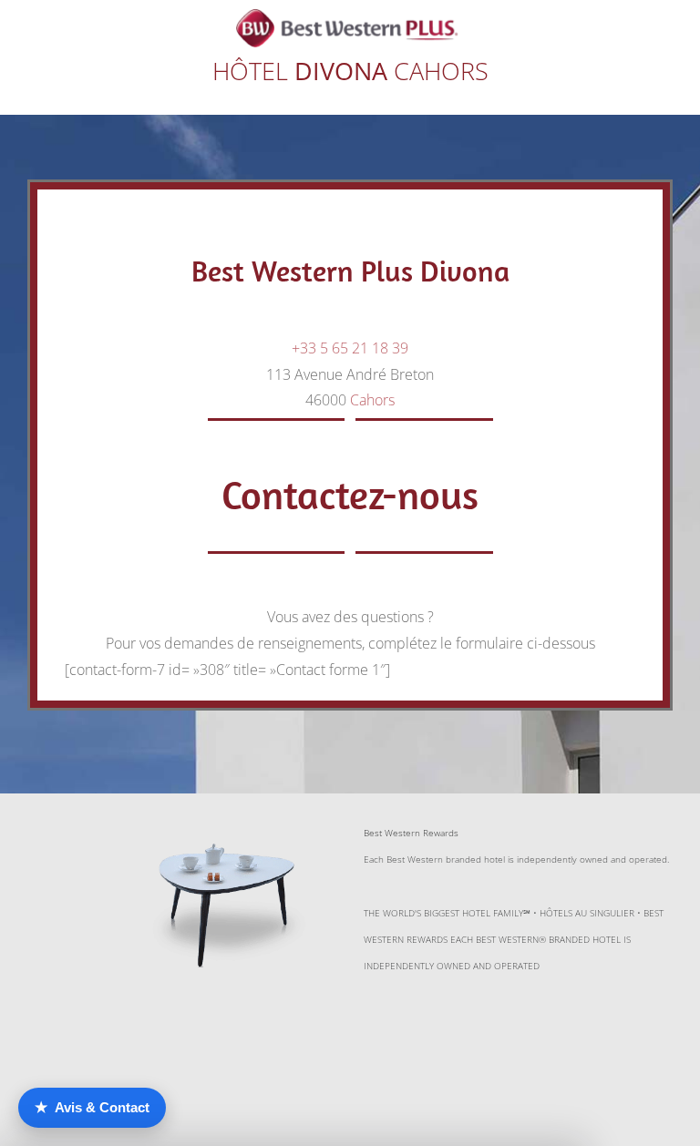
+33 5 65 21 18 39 (350, 348)
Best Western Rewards (411, 833)
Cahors (372, 400)
